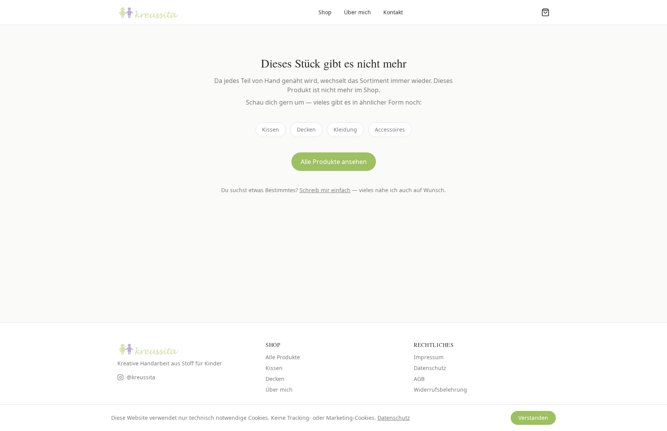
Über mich (357, 12)
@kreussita (141, 377)
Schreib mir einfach (325, 190)
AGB (419, 378)
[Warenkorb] (545, 12)
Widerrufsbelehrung (440, 389)
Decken (306, 129)
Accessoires (390, 129)
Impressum (429, 357)
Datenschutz (430, 368)
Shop (325, 12)
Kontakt (393, 12)
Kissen (270, 129)
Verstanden (533, 417)
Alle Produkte (283, 357)
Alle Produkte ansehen (334, 161)
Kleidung (345, 129)
